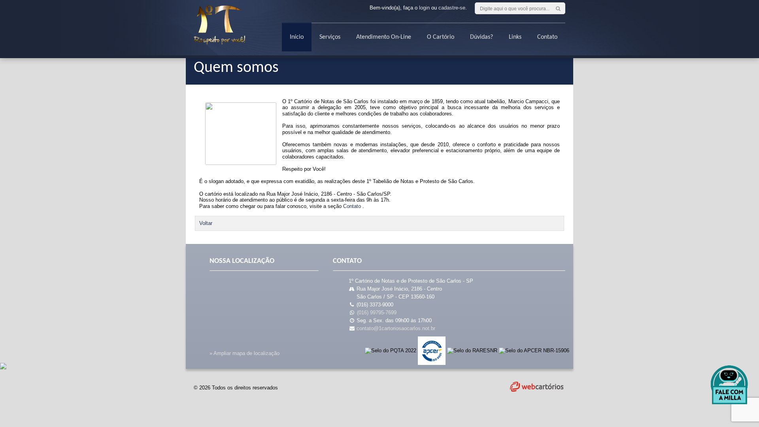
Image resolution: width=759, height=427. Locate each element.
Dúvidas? (481, 37)
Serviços (329, 37)
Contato (547, 37)
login (424, 8)
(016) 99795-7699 (376, 313)
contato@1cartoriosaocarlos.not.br (396, 328)
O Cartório (440, 37)
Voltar (205, 223)
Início (297, 37)
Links (515, 37)
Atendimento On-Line (383, 37)
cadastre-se (451, 8)
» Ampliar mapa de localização (244, 353)
